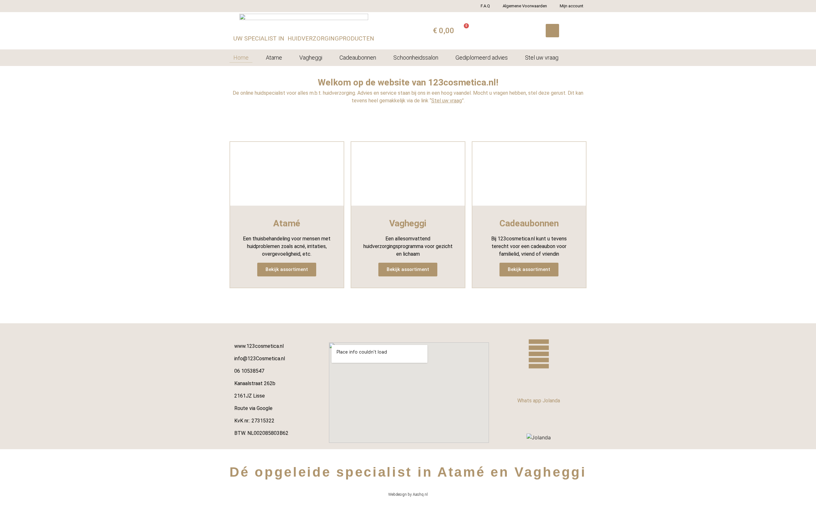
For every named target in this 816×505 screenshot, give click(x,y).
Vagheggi (310, 57)
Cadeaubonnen (357, 57)
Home (241, 57)
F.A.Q (485, 6)
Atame (274, 57)
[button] (552, 30)
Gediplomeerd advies (481, 57)
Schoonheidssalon (415, 57)
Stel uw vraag (541, 57)
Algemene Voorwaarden (525, 6)
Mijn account (571, 6)
